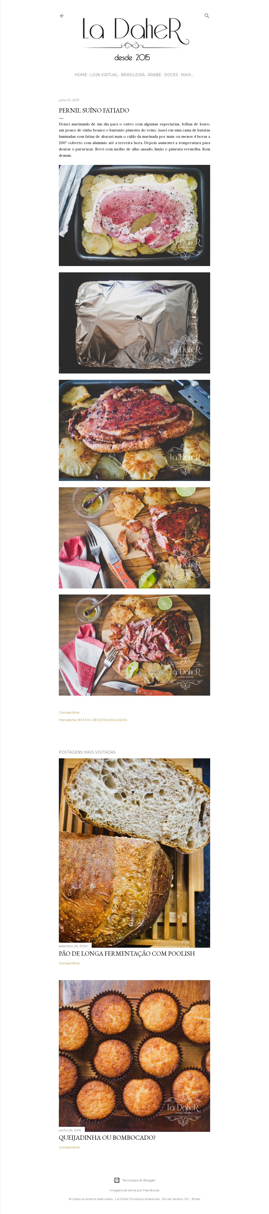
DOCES (171, 74)
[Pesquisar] (207, 14)
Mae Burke (151, 1190)
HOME (81, 74)
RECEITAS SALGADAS (109, 720)
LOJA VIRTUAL (104, 74)
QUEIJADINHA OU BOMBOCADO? (107, 1137)
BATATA (84, 720)
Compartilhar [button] (69, 712)
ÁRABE (154, 74)
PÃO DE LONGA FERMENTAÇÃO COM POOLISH (127, 953)
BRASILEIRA (133, 74)
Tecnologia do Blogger (139, 1180)
